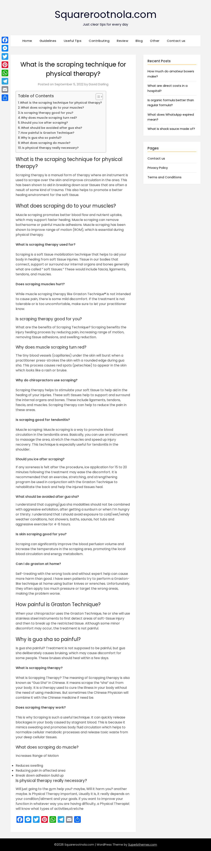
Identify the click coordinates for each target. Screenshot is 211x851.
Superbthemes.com (142, 845)
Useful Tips (73, 41)
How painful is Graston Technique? (47, 133)
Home (27, 41)
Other (154, 41)
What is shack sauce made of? (171, 129)
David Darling (98, 84)
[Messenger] (5, 48)
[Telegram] (5, 81)
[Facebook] (5, 40)
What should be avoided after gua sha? (51, 128)
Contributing (99, 41)
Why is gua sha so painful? (41, 138)
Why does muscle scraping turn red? (49, 118)
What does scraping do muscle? (45, 143)
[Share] (5, 98)
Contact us (176, 41)
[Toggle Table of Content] (97, 96)
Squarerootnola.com (106, 14)
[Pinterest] (5, 65)
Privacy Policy (158, 168)
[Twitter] (5, 56)
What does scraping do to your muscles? (52, 108)
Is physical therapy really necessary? (50, 148)
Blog (139, 41)
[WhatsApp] (5, 73)
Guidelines (48, 41)
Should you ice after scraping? (44, 123)
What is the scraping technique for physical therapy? (61, 103)
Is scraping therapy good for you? (47, 113)
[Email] (5, 89)
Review (122, 41)
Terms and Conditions (165, 177)
